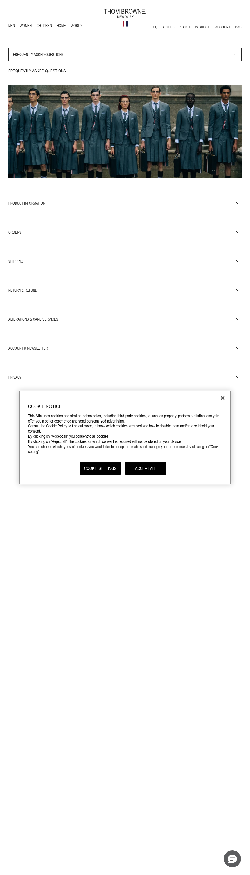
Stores (168, 27)
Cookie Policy (56, 425)
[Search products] (155, 27)
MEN (12, 26)
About (185, 27)
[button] (232, 858)
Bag (238, 27)
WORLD (77, 26)
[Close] (223, 398)
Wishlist (202, 27)
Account (222, 27)
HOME (62, 26)
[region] (125, 438)
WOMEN (26, 26)
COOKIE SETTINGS (100, 468)
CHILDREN (44, 26)
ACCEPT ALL (145, 468)
